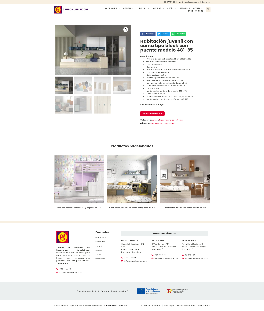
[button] (208, 9)
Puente (166, 123)
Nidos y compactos (168, 120)
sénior (173, 123)
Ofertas (197, 8)
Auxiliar (157, 8)
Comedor (128, 8)
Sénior (180, 120)
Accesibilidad (204, 305)
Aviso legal (169, 305)
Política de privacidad (151, 305)
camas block (156, 123)
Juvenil (142, 8)
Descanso (185, 8)
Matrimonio (111, 8)
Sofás (170, 8)
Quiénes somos (195, 11)
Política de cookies (186, 305)
